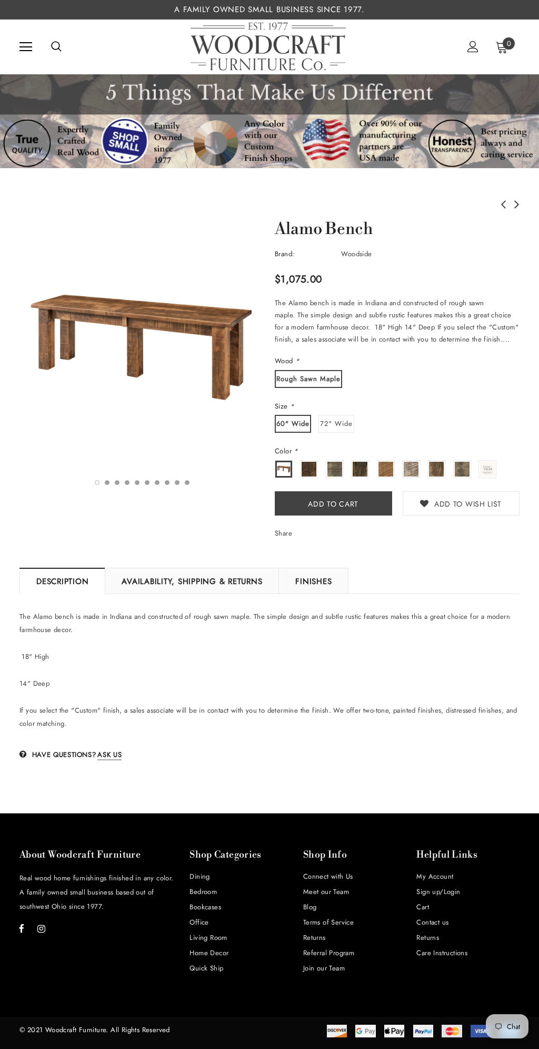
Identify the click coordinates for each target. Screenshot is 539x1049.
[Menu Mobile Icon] (25, 47)
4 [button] (127, 482)
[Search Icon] (56, 47)
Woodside (356, 254)
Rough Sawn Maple (308, 379)
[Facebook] (21, 928)
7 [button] (157, 482)
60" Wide (293, 424)
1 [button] (97, 482)
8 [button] (167, 482)
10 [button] (187, 482)
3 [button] (117, 482)
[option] (142, 346)
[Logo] (268, 46)
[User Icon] (472, 46)
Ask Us (109, 755)
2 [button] (107, 482)
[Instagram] (41, 928)
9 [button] (177, 482)
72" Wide (336, 424)
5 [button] (137, 482)
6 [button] (147, 482)
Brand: (284, 254)
